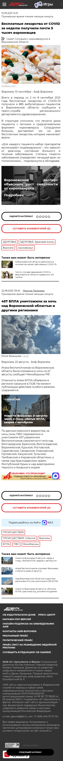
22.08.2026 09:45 (10, 290)
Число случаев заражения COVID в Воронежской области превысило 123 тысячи (34, 274)
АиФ (26, 356)
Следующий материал (30, 752)
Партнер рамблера (30, 745)
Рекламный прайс (15, 635)
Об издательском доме (19, 614)
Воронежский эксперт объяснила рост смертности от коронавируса (31, 184)
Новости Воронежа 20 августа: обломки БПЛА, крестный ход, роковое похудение (36, 590)
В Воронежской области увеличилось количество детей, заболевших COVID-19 (35, 263)
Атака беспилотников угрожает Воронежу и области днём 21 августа (36, 569)
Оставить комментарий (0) (31, 228)
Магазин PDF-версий (17, 619)
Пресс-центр (46, 614)
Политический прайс (18, 640)
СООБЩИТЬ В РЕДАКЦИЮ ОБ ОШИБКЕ (27, 652)
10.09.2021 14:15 (9, 13)
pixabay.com (8, 85)
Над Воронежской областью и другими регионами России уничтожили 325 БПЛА (36, 579)
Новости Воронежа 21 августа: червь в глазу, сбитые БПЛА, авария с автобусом (36, 559)
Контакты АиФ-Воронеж (20, 631)
